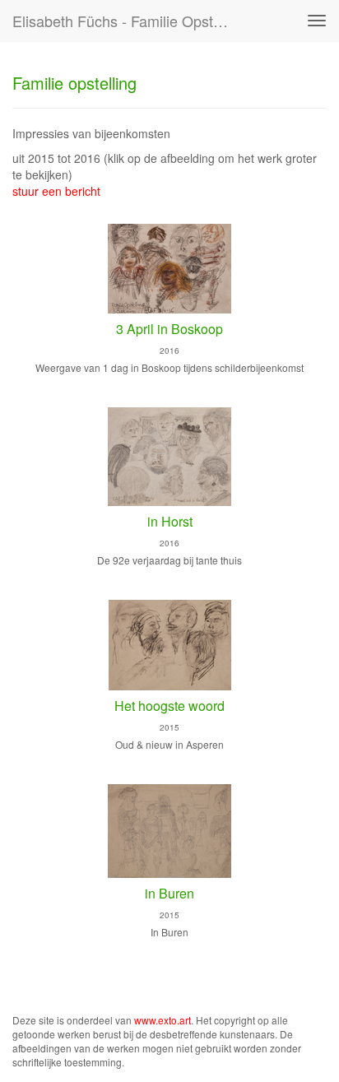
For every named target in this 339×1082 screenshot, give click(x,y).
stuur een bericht (56, 191)
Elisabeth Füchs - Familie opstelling (129, 20)
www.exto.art (162, 1020)
